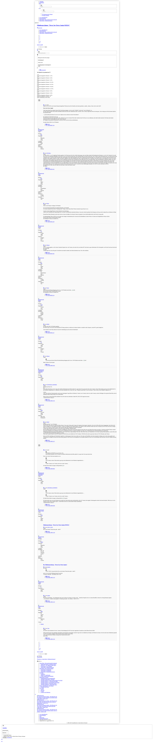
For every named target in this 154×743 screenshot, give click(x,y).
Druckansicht (43, 70)
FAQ (40, 716)
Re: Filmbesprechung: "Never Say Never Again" (55, 564)
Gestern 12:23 (45, 698)
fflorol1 (39, 227)
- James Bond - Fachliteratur (45, 670)
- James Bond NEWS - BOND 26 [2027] (47, 664)
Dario (39, 174)
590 (41, 376)
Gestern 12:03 (45, 707)
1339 (42, 515)
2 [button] (39, 36)
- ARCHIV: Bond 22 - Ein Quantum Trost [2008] (49, 682)
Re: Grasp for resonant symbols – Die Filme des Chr (47, 696)
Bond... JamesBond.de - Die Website (46, 685)
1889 (42, 611)
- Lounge (41, 691)
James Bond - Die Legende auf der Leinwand (48, 32)
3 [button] (39, 37)
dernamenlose (39, 703)
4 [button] (39, 38)
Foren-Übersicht (42, 31)
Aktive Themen (46, 15)
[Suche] (41, 5)
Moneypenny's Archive (43, 677)
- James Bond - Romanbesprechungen (47, 671)
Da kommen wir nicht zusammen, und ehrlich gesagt (47, 697)
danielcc (39, 537)
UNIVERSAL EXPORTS (41, 371)
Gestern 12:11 (45, 703)
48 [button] (39, 41)
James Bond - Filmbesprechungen (45, 33)
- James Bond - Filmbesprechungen (46, 667)
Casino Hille (39, 698)
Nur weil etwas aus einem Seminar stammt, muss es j (47, 710)
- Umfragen (42, 674)
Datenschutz (41, 717)
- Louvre (41, 689)
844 (41, 134)
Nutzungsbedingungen (43, 718)
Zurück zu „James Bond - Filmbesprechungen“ (47, 659)
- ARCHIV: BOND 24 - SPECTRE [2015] (48, 684)
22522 (42, 542)
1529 (42, 304)
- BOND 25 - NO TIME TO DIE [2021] (47, 665)
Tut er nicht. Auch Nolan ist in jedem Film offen (46, 706)
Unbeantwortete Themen (48, 14)
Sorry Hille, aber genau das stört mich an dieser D (46, 701)
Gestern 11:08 (43, 711)
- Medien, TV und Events (44, 675)
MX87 (39, 406)
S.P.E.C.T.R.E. (41, 510)
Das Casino (41, 688)
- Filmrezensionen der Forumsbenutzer (47, 678)
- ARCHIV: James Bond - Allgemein (47, 679)
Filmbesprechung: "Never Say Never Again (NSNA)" (53, 25)
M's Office (41, 672)
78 (41, 231)
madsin (39, 582)
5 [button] (39, 39)
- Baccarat (41, 690)
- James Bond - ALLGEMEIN (45, 666)
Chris (39, 607)
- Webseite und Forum (44, 686)
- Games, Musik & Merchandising (46, 676)
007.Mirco (40, 130)
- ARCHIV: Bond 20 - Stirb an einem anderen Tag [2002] (50, 680)
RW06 (39, 300)
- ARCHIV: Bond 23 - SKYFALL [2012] (47, 683)
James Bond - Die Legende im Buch (46, 668)
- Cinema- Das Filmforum (44, 692)
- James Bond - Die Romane (45, 669)
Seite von (40, 44)
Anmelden (41, 1)
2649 (42, 410)
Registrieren (41, 2)
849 (41, 178)
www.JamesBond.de (43, 29)
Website (42, 624)
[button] (39, 42)
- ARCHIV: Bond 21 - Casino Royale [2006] (48, 681)
